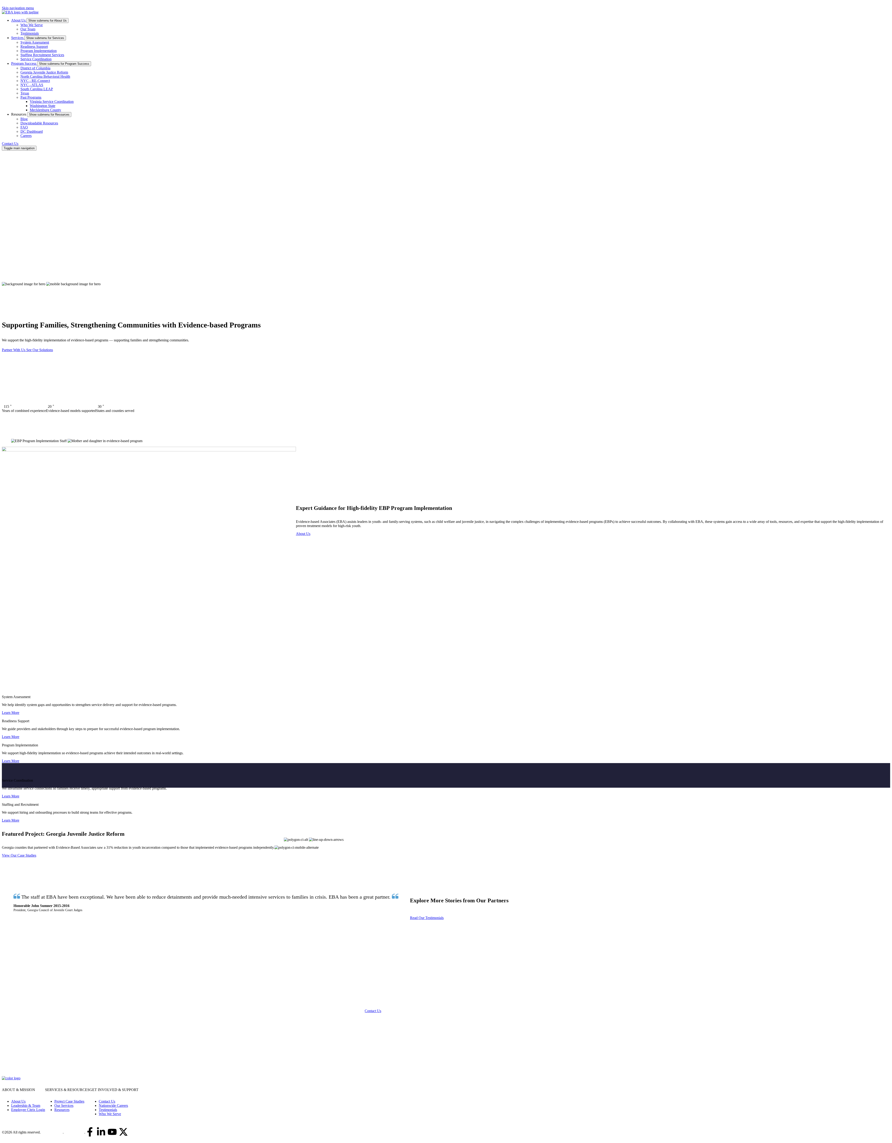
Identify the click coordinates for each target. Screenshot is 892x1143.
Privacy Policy (52, 1132)
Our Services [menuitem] (63, 1105)
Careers (26, 136)
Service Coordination (36, 59)
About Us (18, 20)
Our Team (27, 29)
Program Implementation (38, 51)
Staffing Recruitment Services (42, 55)
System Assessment (34, 42)
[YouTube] (112, 1132)
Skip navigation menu (18, 8)
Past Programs (30, 97)
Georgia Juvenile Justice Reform (44, 72)
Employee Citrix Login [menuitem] (28, 1110)
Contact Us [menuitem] (107, 1101)
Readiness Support (34, 47)
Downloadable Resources (39, 123)
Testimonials (29, 33)
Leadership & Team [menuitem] (25, 1105)
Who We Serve (31, 25)
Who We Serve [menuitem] (110, 1114)
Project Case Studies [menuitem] (69, 1101)
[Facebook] (90, 1132)
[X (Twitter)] (123, 1132)
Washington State (42, 106)
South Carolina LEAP (36, 89)
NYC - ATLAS (31, 85)
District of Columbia (35, 68)
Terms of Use (74, 1132)
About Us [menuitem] (18, 1101)
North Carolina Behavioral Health (45, 76)
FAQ (24, 127)
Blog (24, 119)
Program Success (24, 63)
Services (17, 38)
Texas (24, 93)
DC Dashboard (31, 131)
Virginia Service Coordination (52, 102)
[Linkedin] (101, 1132)
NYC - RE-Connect (35, 81)
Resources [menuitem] (61, 1110)
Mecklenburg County (45, 110)
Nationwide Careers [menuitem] (113, 1105)
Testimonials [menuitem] (108, 1110)
